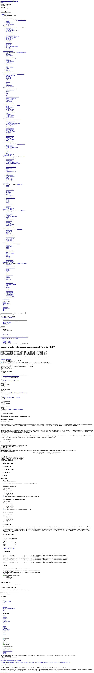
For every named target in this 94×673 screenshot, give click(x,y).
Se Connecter (6, 319)
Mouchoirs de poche (10, 238)
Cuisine (7, 188)
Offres (4, 302)
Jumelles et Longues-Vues (11, 171)
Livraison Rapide (6, 304)
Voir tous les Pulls (9, 283)
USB (7, 140)
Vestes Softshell (9, 289)
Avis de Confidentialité (7, 651)
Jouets (7, 66)
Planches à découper (10, 195)
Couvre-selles (8, 165)
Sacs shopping (6, 630)
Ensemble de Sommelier (10, 198)
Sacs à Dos (8, 47)
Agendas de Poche (9, 22)
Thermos (7, 249)
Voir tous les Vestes (9, 291)
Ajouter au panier (4, 447)
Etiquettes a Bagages (10, 29)
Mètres (7, 152)
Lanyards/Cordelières (10, 67)
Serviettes (8, 201)
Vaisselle (5, 242)
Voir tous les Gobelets (10, 250)
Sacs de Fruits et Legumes (11, 37)
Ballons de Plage (9, 168)
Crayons (7, 106)
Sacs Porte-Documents (10, 35)
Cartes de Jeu (8, 62)
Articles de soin (9, 230)
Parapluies (8, 172)
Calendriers (8, 23)
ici (57, 670)
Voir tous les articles (10, 24)
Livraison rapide (9, 100)
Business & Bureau (7, 72)
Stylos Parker (8, 114)
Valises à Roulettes (9, 48)
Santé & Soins (6, 227)
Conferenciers (8, 79)
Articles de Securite (9, 145)
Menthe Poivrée (9, 223)
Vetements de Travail (10, 295)
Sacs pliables (8, 45)
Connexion (5, 324)
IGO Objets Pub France (8, 646)
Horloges (7, 199)
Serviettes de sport (9, 203)
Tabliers (7, 207)
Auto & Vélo (8, 164)
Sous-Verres (8, 206)
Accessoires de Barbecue (11, 157)
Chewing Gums (9, 221)
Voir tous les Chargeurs (10, 131)
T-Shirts (7, 285)
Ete (6, 92)
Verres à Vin (8, 258)
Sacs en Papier (9, 43)
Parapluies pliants (9, 175)
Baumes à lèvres (9, 231)
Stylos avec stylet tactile (10, 115)
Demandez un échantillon (5, 448)
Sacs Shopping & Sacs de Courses (13, 36)
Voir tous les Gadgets (10, 139)
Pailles (7, 194)
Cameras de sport (9, 137)
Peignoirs (7, 202)
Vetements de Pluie (9, 292)
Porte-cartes (8, 82)
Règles (7, 84)
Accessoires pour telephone (11, 124)
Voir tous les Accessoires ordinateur (13, 123)
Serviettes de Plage (9, 179)
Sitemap (4, 653)
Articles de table (9, 211)
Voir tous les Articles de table (11, 216)
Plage (7, 177)
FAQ (4, 310)
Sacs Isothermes (9, 33)
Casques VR (8, 138)
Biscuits (7, 217)
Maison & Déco (6, 183)
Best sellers (5, 305)
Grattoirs (7, 149)
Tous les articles (6, 299)
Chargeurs (8, 126)
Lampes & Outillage (7, 142)
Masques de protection (10, 237)
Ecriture (4, 103)
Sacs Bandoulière (9, 32)
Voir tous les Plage (9, 180)
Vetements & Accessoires (8, 262)
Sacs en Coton (8, 40)
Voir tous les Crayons (10, 109)
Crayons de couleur (9, 107)
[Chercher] (13, 314)
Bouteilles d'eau (9, 245)
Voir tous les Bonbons (10, 224)
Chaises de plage (9, 178)
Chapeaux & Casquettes (10, 268)
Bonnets (7, 265)
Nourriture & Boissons (7, 209)
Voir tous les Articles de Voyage (12, 30)
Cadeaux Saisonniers (10, 90)
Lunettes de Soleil (9, 275)
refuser (2, 671)
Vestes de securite (9, 146)
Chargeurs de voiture (10, 129)
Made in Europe (6, 308)
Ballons (7, 56)
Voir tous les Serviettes (10, 204)
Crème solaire (8, 233)
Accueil (4, 340)
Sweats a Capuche (9, 281)
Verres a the (8, 256)
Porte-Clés (8, 70)
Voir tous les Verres (9, 260)
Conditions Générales (7, 648)
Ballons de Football (9, 161)
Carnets (4, 619)
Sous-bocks (8, 215)
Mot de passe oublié (7, 322)
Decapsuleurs (8, 192)
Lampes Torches (9, 151)
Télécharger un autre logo (6, 359)
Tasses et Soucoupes (10, 253)
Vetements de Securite (10, 293)
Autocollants (8, 54)
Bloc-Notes (8, 76)
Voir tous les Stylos (9, 116)
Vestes (7, 288)
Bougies (7, 186)
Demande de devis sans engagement (8, 451)
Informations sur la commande (9, 608)
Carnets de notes (9, 78)
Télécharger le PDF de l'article (9, 548)
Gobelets (7, 247)
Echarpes (7, 271)
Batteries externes (9, 125)
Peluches (7, 68)
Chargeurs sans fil (9, 130)
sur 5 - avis (7, 1)
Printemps (8, 94)
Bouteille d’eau (9, 225)
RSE (4, 600)
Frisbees (7, 169)
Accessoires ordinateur (10, 121)
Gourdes (5, 617)
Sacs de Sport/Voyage (10, 38)
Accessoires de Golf (10, 159)
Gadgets (7, 134)
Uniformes (8, 287)
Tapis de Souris (9, 85)
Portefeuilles (8, 279)
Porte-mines (8, 108)
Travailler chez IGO (7, 601)
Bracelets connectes (10, 136)
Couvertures (8, 187)
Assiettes (7, 185)
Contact (4, 609)
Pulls (7, 280)
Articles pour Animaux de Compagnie (13, 163)
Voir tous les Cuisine (10, 196)
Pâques (7, 95)
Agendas (7, 21)
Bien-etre (7, 232)
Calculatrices (8, 77)
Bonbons (7, 218)
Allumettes (8, 53)
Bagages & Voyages (7, 25)
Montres (7, 276)
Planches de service (9, 213)
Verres (7, 255)
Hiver (7, 93)
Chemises (8, 270)
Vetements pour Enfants (10, 296)
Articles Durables (6, 303)
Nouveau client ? (6, 323)
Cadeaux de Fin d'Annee (11, 98)
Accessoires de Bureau (10, 75)
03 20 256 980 (3, 338)
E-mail (16, 338)
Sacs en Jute (8, 41)
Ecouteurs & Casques (10, 132)
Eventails (7, 272)
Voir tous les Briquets (10, 61)
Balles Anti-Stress (9, 55)
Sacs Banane (8, 31)
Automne (7, 91)
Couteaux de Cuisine (10, 190)
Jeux (6, 64)
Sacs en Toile (8, 44)
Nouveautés (5, 307)
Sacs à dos (5, 618)
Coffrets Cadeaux (9, 99)
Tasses (7, 252)
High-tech (5, 118)
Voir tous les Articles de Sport (12, 162)
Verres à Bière (8, 257)
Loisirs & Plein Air (7, 155)
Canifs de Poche (9, 148)
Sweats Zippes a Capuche (11, 284)
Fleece (7, 273)
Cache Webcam (9, 122)
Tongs (7, 286)
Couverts (7, 191)
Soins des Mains (9, 240)
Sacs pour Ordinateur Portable (12, 46)
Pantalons (8, 277)
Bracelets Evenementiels (10, 267)
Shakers (7, 248)
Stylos (7, 113)
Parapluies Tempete (9, 173)
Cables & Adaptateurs (10, 128)
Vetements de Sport (9, 294)
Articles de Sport (9, 160)
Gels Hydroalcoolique (10, 234)
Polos (7, 278)
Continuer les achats (7, 334)
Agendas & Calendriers (8, 18)
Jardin (7, 170)
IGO (4, 599)
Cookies (4, 652)
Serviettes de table (9, 214)
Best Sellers (19, 337)
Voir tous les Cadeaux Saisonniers (12, 97)
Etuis (7, 80)
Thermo (7, 254)
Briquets (7, 59)
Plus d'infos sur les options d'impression (11, 376)
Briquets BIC (8, 60)
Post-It (7, 83)
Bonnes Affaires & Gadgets (11, 58)
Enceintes (8, 133)
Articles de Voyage (9, 28)
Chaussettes (8, 269)
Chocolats (8, 222)
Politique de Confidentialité (8, 649)
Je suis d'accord (6, 671)
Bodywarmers (8, 264)
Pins (6, 69)
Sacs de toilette (9, 239)
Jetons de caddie (9, 63)
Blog (4, 309)
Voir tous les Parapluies (10, 176)
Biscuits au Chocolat (10, 219)
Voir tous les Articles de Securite (12, 147)
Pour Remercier (9, 101)
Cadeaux (5, 87)
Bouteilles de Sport (9, 246)
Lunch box (8, 193)
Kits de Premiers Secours (11, 235)
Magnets (7, 200)
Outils (7, 153)
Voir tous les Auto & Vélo (11, 167)
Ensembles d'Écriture (10, 110)
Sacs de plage (8, 39)
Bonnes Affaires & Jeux (8, 51)
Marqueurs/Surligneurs (10, 111)
